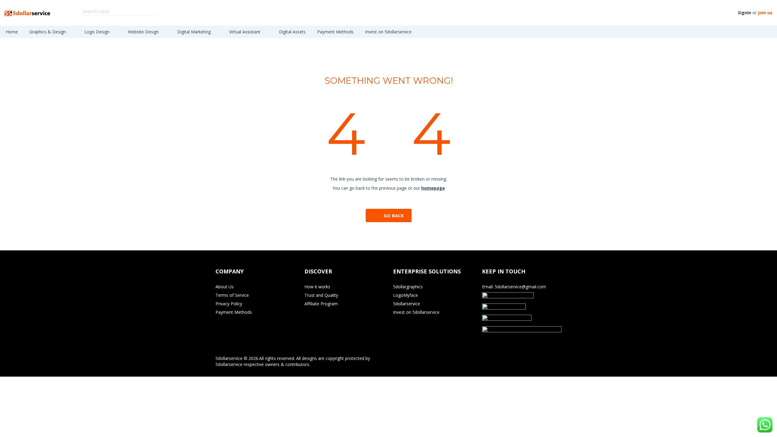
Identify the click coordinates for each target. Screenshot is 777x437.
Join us (765, 12)
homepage (433, 188)
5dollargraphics (408, 287)
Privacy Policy (228, 304)
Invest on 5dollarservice (388, 32)
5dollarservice (406, 304)
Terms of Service (232, 295)
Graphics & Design (48, 32)
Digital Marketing (194, 32)
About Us (224, 287)
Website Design (144, 32)
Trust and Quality (321, 295)
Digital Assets (292, 32)
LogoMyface (405, 295)
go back (394, 215)
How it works (317, 287)
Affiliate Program (321, 304)
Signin (744, 12)
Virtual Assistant (245, 32)
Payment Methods (335, 32)
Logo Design (97, 32)
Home (12, 32)
